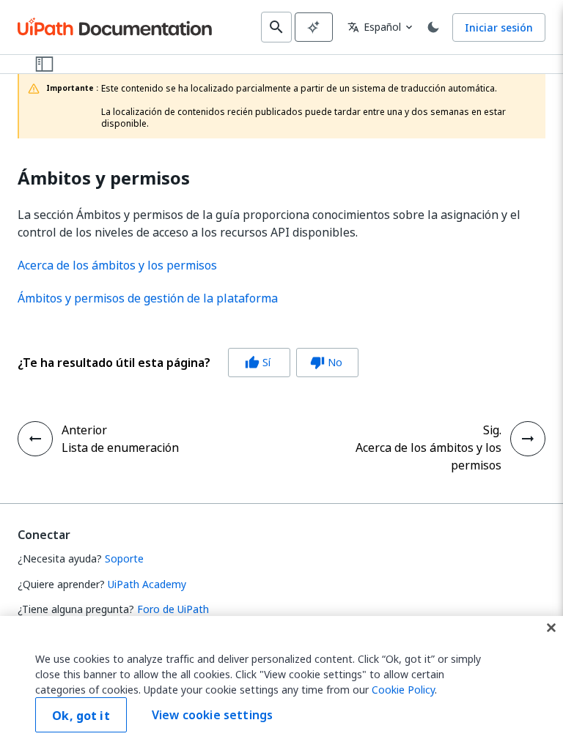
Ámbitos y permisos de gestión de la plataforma (148, 298)
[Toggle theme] (433, 27)
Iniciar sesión (499, 27)
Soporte (124, 558)
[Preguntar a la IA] (314, 27)
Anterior (84, 430)
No (326, 362)
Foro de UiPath (173, 609)
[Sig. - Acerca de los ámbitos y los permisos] (527, 438)
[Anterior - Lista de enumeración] (35, 438)
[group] (188, 362)
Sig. (492, 430)
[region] (281, 683)
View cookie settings (212, 715)
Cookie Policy (403, 689)
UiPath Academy (147, 584)
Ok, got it (81, 715)
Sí (258, 362)
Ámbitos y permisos (104, 178)
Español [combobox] (374, 26)
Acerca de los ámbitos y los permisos (117, 265)
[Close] (551, 627)
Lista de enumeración (120, 447)
